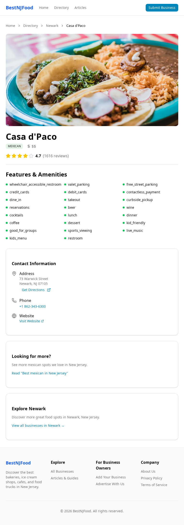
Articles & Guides (64, 478)
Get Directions (33, 289)
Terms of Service (154, 484)
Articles (80, 7)
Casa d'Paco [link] (75, 25)
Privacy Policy (151, 478)
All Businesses (62, 471)
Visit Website (29, 321)
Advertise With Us (110, 484)
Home (43, 7)
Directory (61, 7)
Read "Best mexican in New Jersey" (40, 373)
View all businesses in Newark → (38, 425)
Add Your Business (111, 477)
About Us (148, 471)
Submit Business (162, 7)
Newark (52, 25)
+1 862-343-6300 (32, 306)
